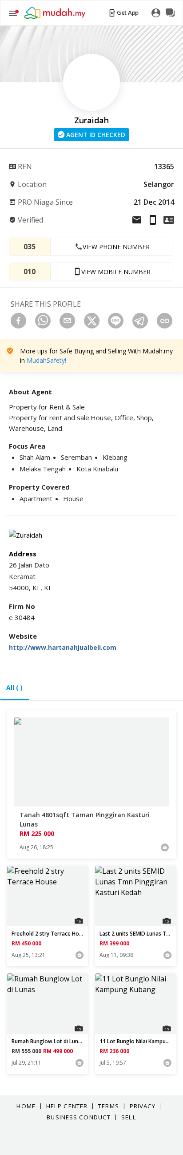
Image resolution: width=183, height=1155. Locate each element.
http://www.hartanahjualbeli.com (62, 647)
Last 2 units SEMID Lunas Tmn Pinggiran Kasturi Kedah (135, 933)
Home (25, 1106)
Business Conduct (79, 1117)
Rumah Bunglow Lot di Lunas (48, 1041)
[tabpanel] (91, 901)
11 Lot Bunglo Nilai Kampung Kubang (135, 1041)
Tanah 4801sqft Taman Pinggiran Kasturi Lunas (85, 819)
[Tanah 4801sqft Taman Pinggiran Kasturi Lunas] (91, 761)
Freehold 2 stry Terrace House (48, 933)
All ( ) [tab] (14, 687)
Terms (108, 1106)
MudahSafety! (46, 360)
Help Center (67, 1106)
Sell (128, 1117)
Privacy (143, 1106)
